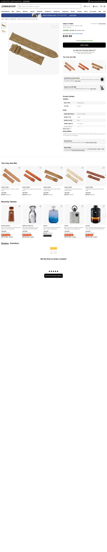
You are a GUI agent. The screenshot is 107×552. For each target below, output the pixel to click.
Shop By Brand (5, 11)
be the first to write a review (53, 275)
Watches (25, 11)
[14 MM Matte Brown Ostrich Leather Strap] (103, 167)
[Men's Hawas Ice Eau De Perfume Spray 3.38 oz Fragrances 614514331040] (61, 206)
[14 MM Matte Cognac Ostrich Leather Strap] (40, 167)
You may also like (69, 57)
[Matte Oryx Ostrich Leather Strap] (56, 25)
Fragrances (65, 11)
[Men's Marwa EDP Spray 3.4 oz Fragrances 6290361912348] (40, 206)
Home (2, 19)
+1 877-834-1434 (92, 149)
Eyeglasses (57, 11)
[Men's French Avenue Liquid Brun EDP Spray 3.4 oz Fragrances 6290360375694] (19, 206)
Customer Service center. (78, 150)
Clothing (79, 11)
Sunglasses (48, 11)
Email (98, 149)
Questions (14, 243)
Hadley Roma (13, 19)
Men (13, 11)
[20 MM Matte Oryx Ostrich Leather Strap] (19, 167)
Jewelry (32, 11)
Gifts (99, 11)
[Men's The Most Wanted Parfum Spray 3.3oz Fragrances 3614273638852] (103, 206)
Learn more (77, 81)
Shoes (86, 11)
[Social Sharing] (52, 25)
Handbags (39, 11)
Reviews (5, 243)
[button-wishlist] (101, 6)
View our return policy (91, 142)
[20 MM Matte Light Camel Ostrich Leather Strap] (61, 167)
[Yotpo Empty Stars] (94, 23)
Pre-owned (93, 11)
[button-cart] (104, 6)
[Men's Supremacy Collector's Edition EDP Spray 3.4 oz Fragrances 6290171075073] (82, 206)
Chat (103, 149)
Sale (104, 11)
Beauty (73, 11)
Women (18, 11)
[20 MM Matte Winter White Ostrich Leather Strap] (82, 167)
